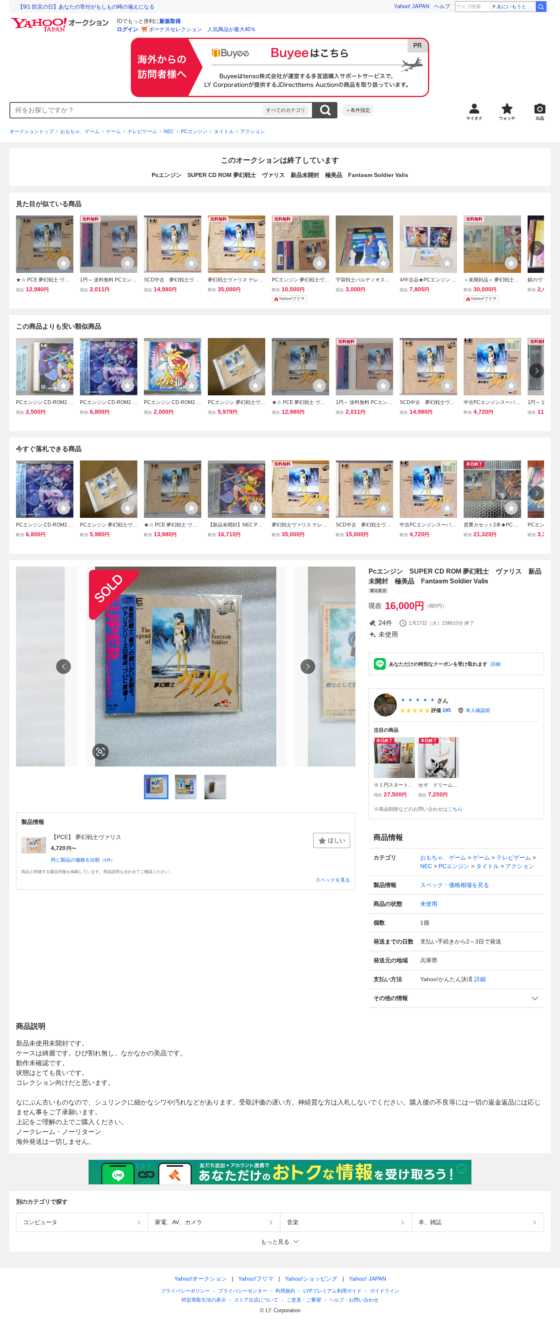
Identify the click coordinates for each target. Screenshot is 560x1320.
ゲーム (113, 131)
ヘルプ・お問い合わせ (353, 1300)
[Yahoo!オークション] (61, 20)
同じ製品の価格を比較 (83, 860)
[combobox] (136, 110)
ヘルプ (442, 6)
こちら (455, 809)
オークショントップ (31, 131)
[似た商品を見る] (100, 752)
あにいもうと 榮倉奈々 (516, 6)
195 (446, 710)
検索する (325, 110)
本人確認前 (478, 710)
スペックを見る (333, 880)
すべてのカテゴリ (285, 110)
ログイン (127, 29)
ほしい (336, 840)
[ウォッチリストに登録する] (63, 263)
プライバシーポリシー (185, 1291)
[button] (456, 998)
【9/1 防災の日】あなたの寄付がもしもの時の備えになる (86, 7)
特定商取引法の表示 (204, 1300)
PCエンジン (194, 131)
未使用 (428, 903)
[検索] (541, 6)
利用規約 (285, 1291)
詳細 (496, 664)
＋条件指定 (358, 110)
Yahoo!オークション (200, 1278)
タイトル (224, 131)
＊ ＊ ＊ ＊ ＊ (417, 700)
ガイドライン (384, 1291)
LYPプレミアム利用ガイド (332, 1291)
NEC (169, 131)
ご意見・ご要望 (304, 1300)
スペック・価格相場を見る (454, 885)
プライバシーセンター (242, 1291)
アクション (252, 131)
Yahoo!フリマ (255, 1278)
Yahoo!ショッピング (311, 1278)
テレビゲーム (142, 131)
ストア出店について (256, 1300)
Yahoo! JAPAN (411, 6)
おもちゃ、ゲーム (80, 131)
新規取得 (170, 21)
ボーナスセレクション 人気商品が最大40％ (202, 29)
